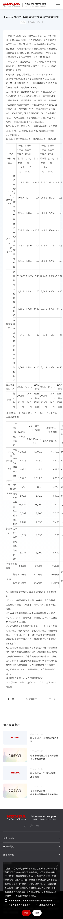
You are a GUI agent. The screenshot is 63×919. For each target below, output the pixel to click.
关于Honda (8, 838)
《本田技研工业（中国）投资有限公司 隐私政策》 (31, 900)
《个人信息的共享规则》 (19, 905)
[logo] (24, 5)
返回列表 (33, 699)
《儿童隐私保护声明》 (46, 905)
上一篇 (10, 699)
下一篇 (52, 699)
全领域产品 (8, 854)
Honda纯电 (8, 846)
